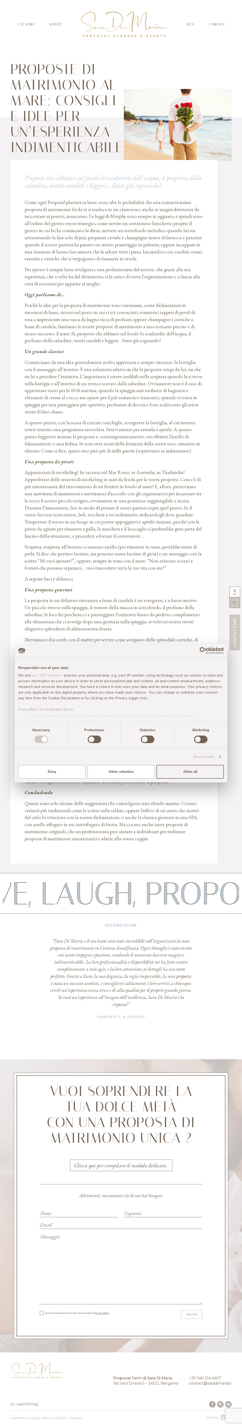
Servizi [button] (55, 24)
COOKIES (75, 1418)
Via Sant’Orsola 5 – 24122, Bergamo (145, 1383)
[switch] (94, 739)
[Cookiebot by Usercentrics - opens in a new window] (203, 650)
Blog (190, 24)
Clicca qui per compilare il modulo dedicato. (121, 1165)
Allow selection (121, 772)
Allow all (190, 772)
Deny (52, 772)
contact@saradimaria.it (210, 1383)
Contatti (217, 24)
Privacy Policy (101, 1313)
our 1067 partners (47, 675)
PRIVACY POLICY (54, 1418)
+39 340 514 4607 (205, 1378)
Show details (204, 757)
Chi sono (26, 24)
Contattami (235, 632)
